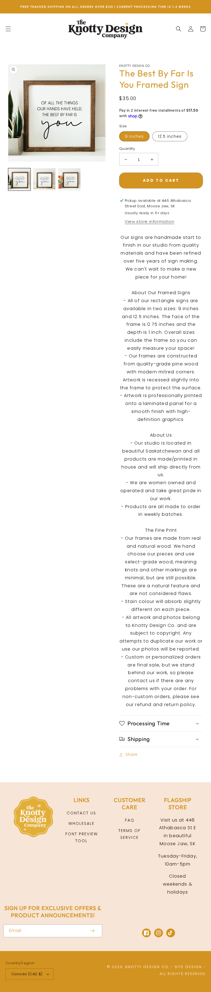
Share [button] (132, 754)
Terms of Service (129, 834)
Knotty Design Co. (147, 966)
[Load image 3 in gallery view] (69, 179)
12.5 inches (170, 136)
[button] (8, 29)
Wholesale (81, 823)
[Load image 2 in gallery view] (44, 179)
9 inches (134, 136)
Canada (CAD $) (27, 974)
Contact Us (81, 813)
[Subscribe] (92, 930)
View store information (149, 221)
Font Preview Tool (81, 837)
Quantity (127, 148)
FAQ (129, 820)
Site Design (188, 966)
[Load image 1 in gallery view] (19, 179)
